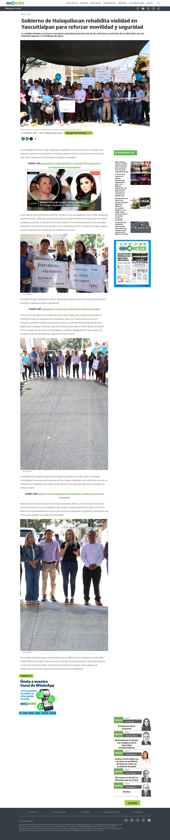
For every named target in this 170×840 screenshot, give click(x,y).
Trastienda (95, 3)
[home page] (15, 3)
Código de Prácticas (111, 812)
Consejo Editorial (59, 812)
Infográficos (109, 3)
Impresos (122, 3)
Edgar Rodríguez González (131, 737)
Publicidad (85, 812)
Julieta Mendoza (131, 754)
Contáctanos (138, 812)
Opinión (84, 3)
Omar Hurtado (131, 773)
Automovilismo (136, 3)
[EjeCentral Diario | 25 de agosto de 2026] (132, 263)
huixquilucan (26, 676)
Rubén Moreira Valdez (131, 788)
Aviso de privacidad (26, 821)
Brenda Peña (130, 722)
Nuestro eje (72, 3)
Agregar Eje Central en (77, 133)
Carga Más (132, 803)
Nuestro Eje (25, 14)
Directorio (32, 812)
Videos (149, 3)
